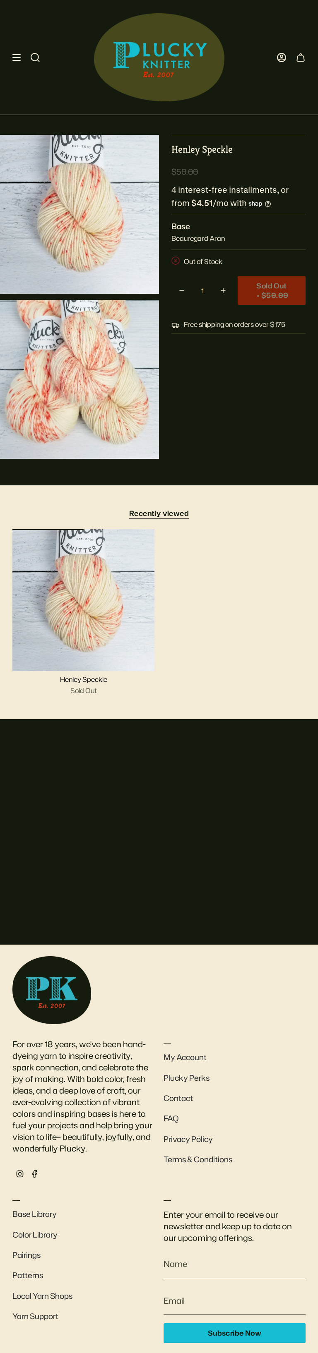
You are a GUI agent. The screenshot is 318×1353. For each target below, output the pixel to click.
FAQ (171, 1118)
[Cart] (300, 57)
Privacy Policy (188, 1139)
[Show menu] (16, 57)
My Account (185, 1057)
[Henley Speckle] (83, 600)
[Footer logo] (51, 990)
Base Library (34, 1214)
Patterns (27, 1275)
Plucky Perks (187, 1077)
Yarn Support (35, 1316)
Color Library (35, 1234)
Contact (178, 1098)
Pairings (26, 1255)
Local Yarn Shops (42, 1296)
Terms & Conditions (198, 1159)
